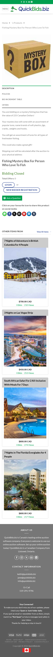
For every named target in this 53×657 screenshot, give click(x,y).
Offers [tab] (5, 105)
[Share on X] (14, 214)
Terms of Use (11, 642)
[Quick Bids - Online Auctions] (30, 8)
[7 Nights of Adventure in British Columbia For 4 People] (25, 273)
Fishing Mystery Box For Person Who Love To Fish (25, 27)
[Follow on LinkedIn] (31, 2)
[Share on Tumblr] (34, 214)
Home (5, 22)
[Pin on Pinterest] (24, 214)
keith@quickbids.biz (26, 574)
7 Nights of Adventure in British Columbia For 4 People (21, 242)
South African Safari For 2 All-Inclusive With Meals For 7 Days (25, 382)
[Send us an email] (29, 2)
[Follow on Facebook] (21, 2)
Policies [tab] (6, 94)
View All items (43, 232)
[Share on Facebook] (9, 214)
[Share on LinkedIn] (29, 214)
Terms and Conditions (35, 640)
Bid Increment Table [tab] (12, 99)
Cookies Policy (41, 642)
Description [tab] (8, 88)
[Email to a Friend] (19, 214)
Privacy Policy (26, 642)
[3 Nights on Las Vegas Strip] (25, 341)
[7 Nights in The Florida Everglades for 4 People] (25, 484)
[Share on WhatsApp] (4, 214)
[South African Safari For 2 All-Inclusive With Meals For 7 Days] (25, 413)
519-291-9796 (26, 590)
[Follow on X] (26, 2)
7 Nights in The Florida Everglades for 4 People (25, 454)
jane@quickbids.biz (26, 577)
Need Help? (18, 640)
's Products (17, 22)
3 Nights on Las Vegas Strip (18, 312)
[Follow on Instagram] (24, 2)
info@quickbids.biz (26, 581)
